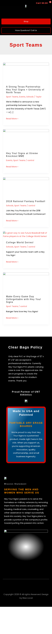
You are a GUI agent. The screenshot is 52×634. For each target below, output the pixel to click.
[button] (26, 13)
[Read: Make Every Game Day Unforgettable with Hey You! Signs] (26, 282)
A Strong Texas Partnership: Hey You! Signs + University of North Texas (25, 90)
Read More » (12, 118)
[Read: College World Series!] (26, 234)
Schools (30, 96)
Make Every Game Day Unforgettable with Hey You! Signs (23, 299)
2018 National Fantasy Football (25, 201)
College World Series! (20, 242)
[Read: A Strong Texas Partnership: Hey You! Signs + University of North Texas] (26, 72)
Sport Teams (12, 96)
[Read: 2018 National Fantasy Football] (26, 186)
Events (22, 96)
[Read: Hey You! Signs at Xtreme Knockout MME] (26, 139)
